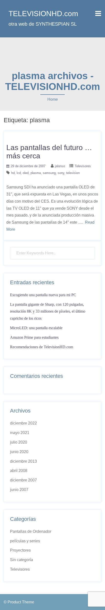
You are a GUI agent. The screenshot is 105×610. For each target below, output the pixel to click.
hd (13, 173)
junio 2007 (19, 490)
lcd (19, 173)
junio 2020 (19, 452)
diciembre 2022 (23, 423)
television (73, 173)
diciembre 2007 (23, 480)
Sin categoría (21, 560)
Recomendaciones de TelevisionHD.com (41, 347)
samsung (49, 173)
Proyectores (20, 550)
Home (52, 99)
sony (61, 173)
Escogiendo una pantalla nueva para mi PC (43, 295)
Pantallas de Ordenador (30, 531)
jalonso (60, 166)
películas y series (25, 541)
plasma (36, 173)
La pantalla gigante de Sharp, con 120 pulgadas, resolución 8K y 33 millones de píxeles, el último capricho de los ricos (47, 311)
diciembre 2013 (23, 461)
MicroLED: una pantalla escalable (36, 328)
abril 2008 (18, 470)
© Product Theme (19, 602)
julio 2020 (18, 442)
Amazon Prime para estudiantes (34, 337)
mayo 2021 (19, 433)
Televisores (83, 166)
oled (26, 173)
